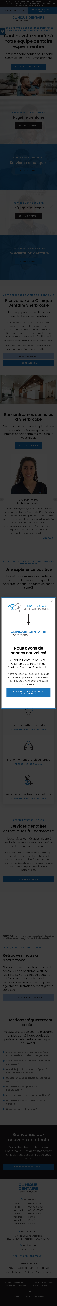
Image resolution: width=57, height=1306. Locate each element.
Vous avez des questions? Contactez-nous (28, 692)
